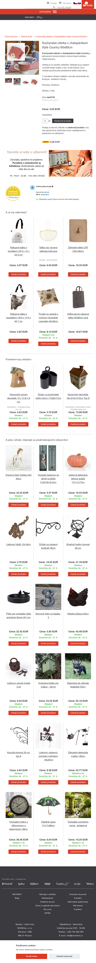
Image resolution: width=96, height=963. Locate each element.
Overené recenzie (78, 894)
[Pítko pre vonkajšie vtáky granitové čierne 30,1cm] (19, 610)
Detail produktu (18, 274)
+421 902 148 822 (64, 7)
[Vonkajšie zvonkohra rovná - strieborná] (78, 818)
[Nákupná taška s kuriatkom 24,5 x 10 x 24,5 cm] (19, 244)
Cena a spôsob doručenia (47, 905)
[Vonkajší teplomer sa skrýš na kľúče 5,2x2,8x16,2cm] (48, 471)
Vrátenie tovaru (47, 901)
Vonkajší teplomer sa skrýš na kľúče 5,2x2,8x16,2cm (48, 478)
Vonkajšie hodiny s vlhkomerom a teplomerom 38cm (18, 825)
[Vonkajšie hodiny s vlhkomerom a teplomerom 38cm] (19, 818)
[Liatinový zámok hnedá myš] (19, 679)
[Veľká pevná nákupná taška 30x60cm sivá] (78, 310)
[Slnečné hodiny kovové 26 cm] (78, 541)
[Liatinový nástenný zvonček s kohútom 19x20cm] (48, 749)
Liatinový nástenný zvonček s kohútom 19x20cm (48, 756)
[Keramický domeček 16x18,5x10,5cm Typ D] (78, 391)
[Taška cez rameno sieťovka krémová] (48, 244)
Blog (17, 898)
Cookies (78, 909)
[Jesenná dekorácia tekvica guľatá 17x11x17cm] (78, 471)
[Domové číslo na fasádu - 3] (48, 610)
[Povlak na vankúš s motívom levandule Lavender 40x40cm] (48, 310)
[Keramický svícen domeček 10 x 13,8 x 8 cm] (19, 391)
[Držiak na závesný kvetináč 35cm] (48, 541)
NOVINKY (17, 894)
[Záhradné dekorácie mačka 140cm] (78, 749)
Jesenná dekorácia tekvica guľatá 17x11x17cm (78, 478)
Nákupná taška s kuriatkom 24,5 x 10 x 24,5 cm (18, 251)
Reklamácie (47, 898)
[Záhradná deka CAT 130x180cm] (78, 244)
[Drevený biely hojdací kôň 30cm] (19, 471)
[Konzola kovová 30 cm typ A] (19, 749)
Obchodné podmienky (78, 901)
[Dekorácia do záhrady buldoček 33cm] (78, 679)
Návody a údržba (47, 894)
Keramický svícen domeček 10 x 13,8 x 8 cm (18, 398)
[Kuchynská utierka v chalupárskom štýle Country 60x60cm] (22, 74)
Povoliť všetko (31, 956)
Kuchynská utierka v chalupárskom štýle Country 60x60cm (61, 36)
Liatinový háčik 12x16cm (18, 544)
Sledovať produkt (62, 120)
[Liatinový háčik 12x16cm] (19, 541)
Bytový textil (26, 36)
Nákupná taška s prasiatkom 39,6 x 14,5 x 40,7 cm (18, 317)
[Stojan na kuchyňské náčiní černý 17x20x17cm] (48, 391)
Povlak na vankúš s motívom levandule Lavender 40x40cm (48, 317)
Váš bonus (67, 3)
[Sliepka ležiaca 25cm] (78, 610)
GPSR (47, 913)
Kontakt (53, 3)
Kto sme (48, 909)
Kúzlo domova (11, 36)
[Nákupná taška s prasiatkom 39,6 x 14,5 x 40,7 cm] (19, 310)
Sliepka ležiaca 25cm (78, 613)
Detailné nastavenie (64, 956)
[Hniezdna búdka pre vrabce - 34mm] (48, 679)
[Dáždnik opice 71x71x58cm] (48, 818)
